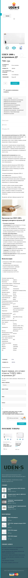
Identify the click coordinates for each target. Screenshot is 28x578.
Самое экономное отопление (8, 560)
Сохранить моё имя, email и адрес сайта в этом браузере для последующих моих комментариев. (13, 413)
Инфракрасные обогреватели (18, 442)
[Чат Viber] (22, 16)
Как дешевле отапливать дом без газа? (10, 562)
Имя (3, 396)
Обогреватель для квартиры (10, 106)
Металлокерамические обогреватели (12, 105)
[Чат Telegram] (18, 16)
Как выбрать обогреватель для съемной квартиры (12, 547)
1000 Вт (13, 362)
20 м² (13, 359)
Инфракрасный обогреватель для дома (12, 101)
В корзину (14, 83)
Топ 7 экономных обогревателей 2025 (10, 549)
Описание (5, 120)
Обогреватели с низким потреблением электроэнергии (13, 554)
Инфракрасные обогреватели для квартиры (13, 99)
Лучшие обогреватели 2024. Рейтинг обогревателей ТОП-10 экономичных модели (13, 552)
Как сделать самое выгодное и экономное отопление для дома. (13, 557)
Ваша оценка (6, 382)
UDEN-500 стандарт (18, 444)
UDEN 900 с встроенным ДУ (7, 445)
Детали (4, 125)
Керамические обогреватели (10, 103)
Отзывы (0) (5, 129)
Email (4, 402)
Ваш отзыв (5, 389)
